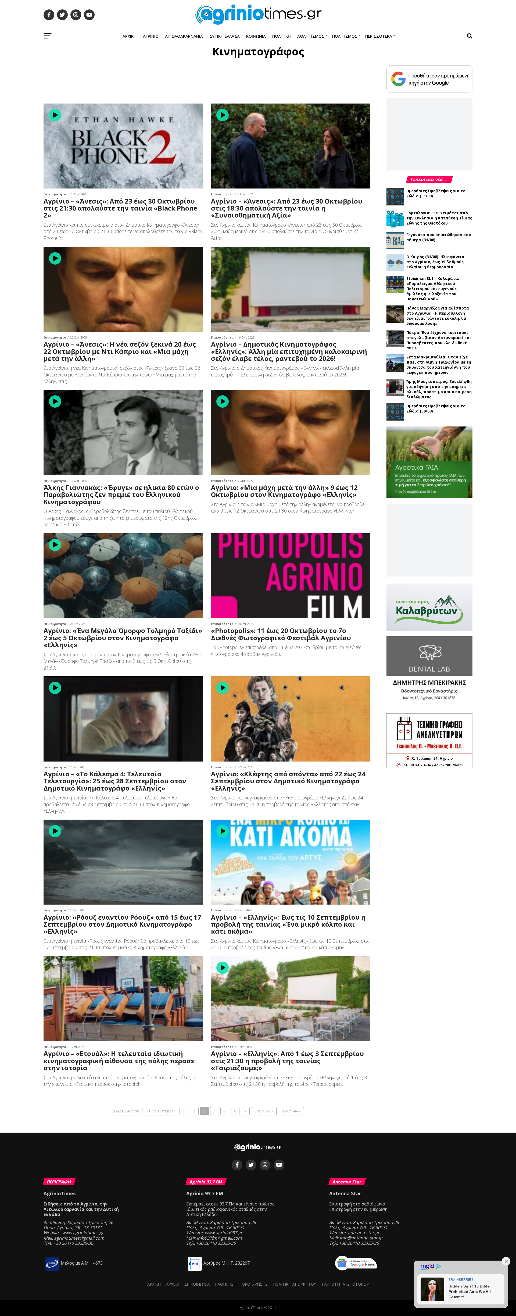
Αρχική (130, 36)
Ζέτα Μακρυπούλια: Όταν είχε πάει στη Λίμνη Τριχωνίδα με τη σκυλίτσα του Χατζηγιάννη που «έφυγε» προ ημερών (438, 364)
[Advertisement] (207, 81)
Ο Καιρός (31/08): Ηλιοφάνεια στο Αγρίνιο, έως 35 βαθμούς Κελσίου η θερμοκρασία (435, 261)
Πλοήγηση (225, 1284)
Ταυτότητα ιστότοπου (345, 1284)
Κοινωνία (256, 36)
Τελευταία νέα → (429, 179)
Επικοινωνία (197, 1284)
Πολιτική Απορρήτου (294, 1284)
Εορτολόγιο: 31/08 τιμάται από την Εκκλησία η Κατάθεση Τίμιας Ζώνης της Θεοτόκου (439, 218)
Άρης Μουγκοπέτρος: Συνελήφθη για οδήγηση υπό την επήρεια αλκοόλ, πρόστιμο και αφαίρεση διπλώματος (439, 389)
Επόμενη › (264, 1111)
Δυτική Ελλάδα (224, 36)
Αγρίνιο (151, 36)
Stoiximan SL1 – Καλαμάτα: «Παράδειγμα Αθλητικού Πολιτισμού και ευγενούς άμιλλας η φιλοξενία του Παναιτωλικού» (432, 288)
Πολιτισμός (344, 36)
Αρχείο (172, 1284)
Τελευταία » (290, 1111)
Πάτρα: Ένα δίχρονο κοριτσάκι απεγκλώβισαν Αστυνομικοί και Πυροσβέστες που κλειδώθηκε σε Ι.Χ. (438, 340)
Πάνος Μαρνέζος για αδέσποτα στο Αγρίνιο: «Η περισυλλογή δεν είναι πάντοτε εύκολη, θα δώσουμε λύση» (437, 315)
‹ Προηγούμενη (161, 1111)
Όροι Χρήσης (255, 1284)
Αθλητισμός (310, 36)
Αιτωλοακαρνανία (184, 36)
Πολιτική (281, 36)
